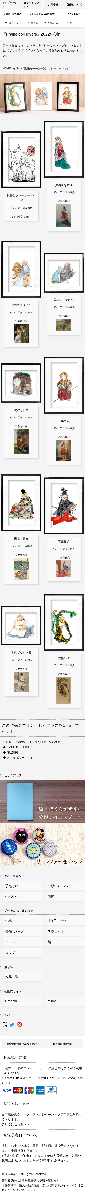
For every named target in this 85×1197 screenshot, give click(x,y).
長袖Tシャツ (14, 931)
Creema (11, 1001)
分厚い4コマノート (62, 885)
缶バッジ (11, 896)
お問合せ (53, 4)
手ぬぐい (11, 885)
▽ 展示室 (6, 967)
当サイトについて (31, 4)
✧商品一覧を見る (12, 14)
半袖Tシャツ (57, 920)
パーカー (11, 941)
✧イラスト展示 (72, 14)
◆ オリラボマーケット (18, 757)
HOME (7, 68)
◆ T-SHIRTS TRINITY (18, 747)
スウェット (56, 931)
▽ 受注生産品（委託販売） (18, 910)
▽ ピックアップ (11, 775)
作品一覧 (11, 976)
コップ (10, 952)
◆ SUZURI (10, 752)
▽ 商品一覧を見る (12, 876)
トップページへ (9, 4)
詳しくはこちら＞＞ (16, 1124)
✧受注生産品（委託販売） (43, 14)
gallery (17, 68)
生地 (8, 920)
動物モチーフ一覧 (35, 68)
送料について (74, 4)
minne (52, 1001)
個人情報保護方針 (62, 1044)
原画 (51, 896)
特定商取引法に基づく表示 (22, 1044)
